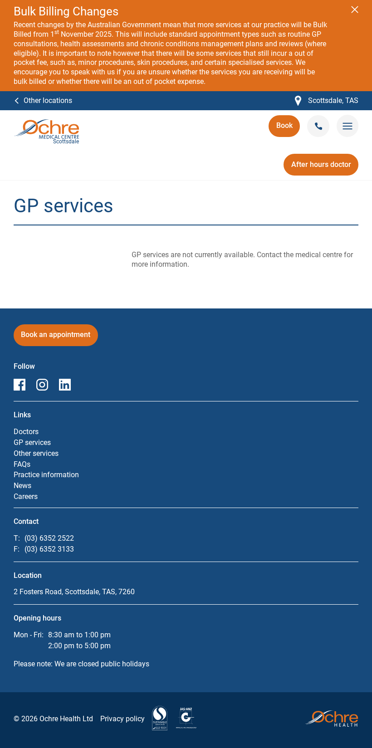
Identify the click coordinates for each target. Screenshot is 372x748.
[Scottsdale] (46, 123)
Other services (36, 453)
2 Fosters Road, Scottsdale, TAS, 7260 (74, 591)
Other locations (48, 100)
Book (288, 128)
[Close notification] (355, 9)
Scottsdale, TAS (326, 101)
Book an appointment (55, 337)
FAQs (22, 464)
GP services (32, 442)
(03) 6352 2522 (49, 538)
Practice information (46, 474)
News (22, 485)
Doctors (26, 431)
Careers (26, 496)
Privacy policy (122, 718)
